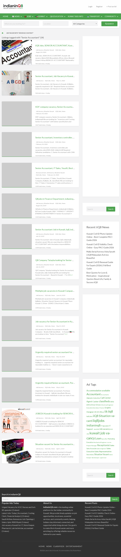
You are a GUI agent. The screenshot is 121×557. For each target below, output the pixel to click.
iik (106, 411)
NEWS (49, 546)
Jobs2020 (96, 429)
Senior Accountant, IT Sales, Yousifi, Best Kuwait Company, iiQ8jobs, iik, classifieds (72, 168)
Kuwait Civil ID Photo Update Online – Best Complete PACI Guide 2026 (99, 237)
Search (110, 24)
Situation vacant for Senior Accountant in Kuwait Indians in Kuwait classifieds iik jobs (73, 444)
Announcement (41, 173)
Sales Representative (103, 451)
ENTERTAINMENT (74, 546)
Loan (98, 438)
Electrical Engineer (107, 405)
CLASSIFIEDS (58, 546)
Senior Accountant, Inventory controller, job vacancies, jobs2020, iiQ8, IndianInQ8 (72, 137)
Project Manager (91, 445)
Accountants (105, 394)
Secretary (90, 454)
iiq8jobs (98, 420)
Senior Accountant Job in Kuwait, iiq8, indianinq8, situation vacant (65, 229)
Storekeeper (95, 457)
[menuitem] (5, 16)
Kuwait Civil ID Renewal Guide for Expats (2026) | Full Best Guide (99, 265)
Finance (101, 408)
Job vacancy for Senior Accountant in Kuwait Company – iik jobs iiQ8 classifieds (71, 321)
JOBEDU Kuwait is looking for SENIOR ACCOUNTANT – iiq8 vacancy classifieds (72, 413)
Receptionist (103, 445)
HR (95, 412)
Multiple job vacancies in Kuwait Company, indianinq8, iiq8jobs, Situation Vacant (71, 291)
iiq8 (110, 411)
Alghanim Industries (93, 398)
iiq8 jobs (89, 416)
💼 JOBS (27, 16)
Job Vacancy (39, 50)
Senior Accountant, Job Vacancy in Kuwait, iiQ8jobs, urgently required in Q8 (70, 76)
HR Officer (100, 412)
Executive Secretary (92, 408)
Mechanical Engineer (100, 442)
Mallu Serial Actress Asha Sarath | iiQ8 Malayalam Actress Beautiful (100, 254)
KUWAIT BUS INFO (75, 16)
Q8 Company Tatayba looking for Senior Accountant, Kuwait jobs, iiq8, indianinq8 (72, 260)
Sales (112, 445)
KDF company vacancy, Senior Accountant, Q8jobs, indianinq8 (63, 107)
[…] (71, 275)
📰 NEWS (16, 16)
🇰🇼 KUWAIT (40, 16)
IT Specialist (104, 426)
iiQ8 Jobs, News (60, 50)
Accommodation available (98, 390)
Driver (93, 405)
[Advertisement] (69, 6)
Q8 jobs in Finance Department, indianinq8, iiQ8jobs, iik (60, 199)
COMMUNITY (110, 16)
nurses (109, 442)
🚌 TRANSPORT (93, 16)
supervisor (103, 457)
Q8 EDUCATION (56, 16)
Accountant (93, 394)
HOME (5, 16)
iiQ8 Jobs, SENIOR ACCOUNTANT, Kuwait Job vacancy (60, 45)
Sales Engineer (101, 448)
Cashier (96, 401)
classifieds (104, 401)
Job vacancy (104, 429)
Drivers (98, 405)
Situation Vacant (49, 50)
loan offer (104, 439)
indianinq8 (93, 425)
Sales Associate (91, 448)
